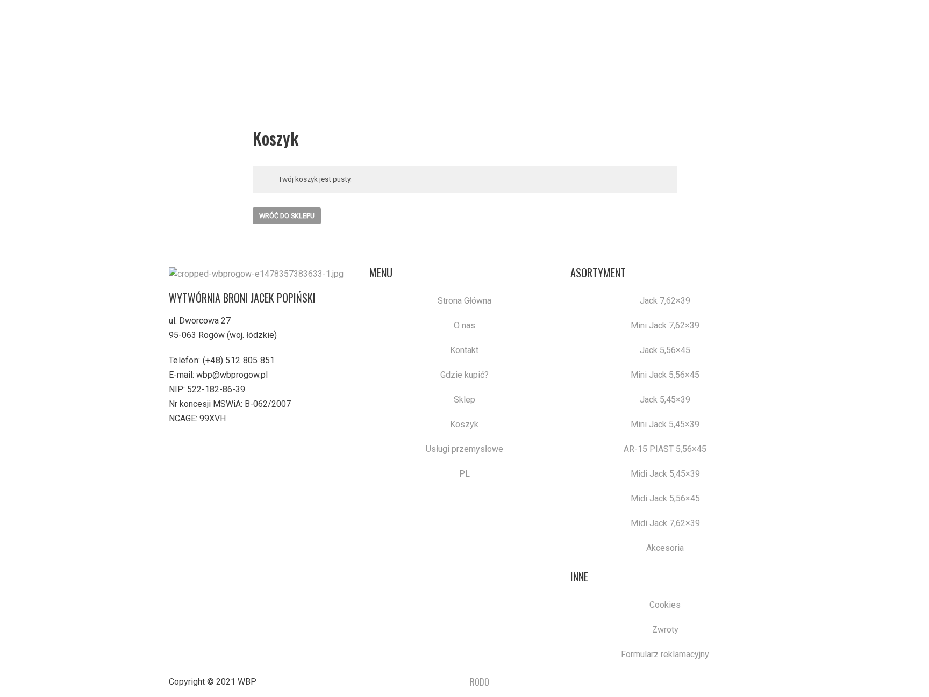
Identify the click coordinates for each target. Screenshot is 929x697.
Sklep (464, 399)
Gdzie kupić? (464, 375)
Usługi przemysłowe (464, 449)
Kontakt (464, 350)
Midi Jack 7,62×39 (665, 523)
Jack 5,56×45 (665, 350)
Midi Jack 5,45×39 (665, 474)
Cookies (665, 605)
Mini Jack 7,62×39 (665, 325)
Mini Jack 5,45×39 (665, 424)
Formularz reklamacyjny (665, 654)
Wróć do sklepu (287, 216)
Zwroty (665, 629)
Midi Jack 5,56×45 (665, 498)
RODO (479, 682)
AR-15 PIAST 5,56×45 (665, 449)
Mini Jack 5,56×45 (665, 375)
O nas (464, 325)
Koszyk (464, 424)
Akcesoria (665, 548)
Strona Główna (464, 301)
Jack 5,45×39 (665, 399)
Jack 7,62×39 (665, 301)
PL (464, 474)
